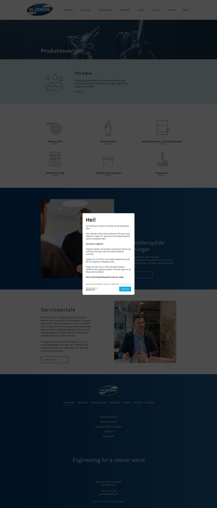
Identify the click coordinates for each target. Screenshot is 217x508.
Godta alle (125, 289)
